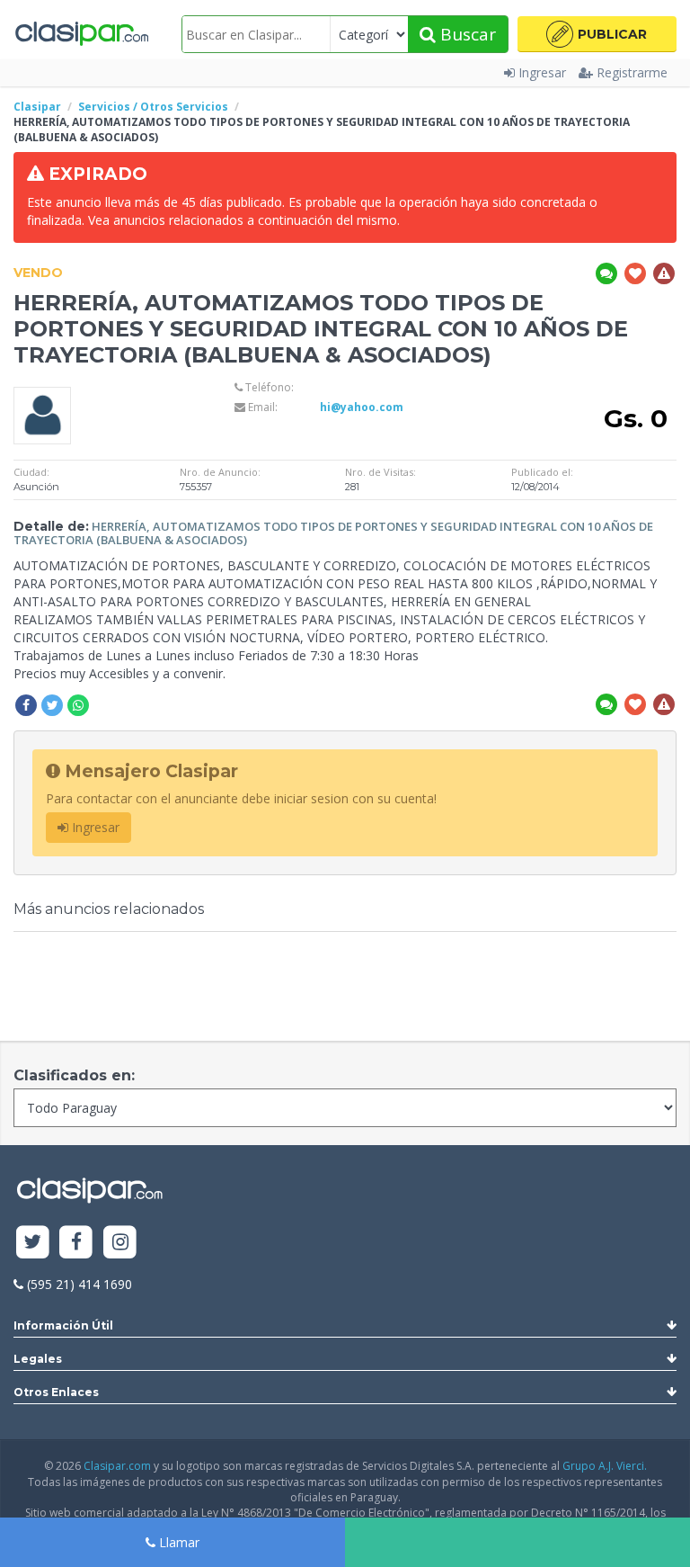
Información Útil (63, 1325)
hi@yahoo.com (361, 407)
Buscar (466, 34)
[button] (597, 34)
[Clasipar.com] (80, 34)
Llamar (177, 1542)
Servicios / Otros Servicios (153, 106)
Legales (37, 1359)
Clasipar (37, 106)
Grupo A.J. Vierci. (604, 1465)
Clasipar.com (117, 1465)
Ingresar (542, 72)
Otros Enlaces (56, 1392)
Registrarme (632, 72)
